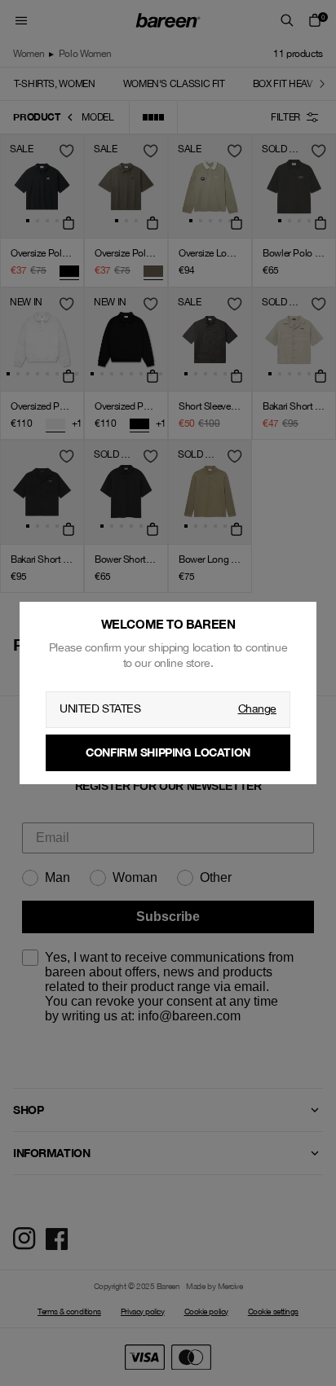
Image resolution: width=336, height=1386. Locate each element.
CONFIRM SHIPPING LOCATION (168, 752)
